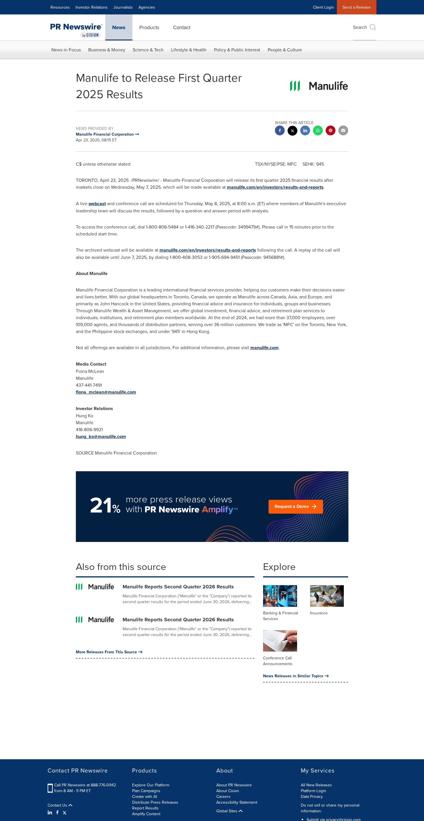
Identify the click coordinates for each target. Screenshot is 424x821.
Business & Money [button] (106, 49)
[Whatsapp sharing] (318, 131)
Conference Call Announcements (277, 661)
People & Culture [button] (285, 49)
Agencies (146, 7)
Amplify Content (146, 814)
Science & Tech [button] (148, 49)
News (118, 27)
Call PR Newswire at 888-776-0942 (85, 785)
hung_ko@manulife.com (101, 436)
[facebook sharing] (280, 131)
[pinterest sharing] (330, 131)
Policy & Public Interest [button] (237, 49)
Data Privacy (312, 796)
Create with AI (144, 796)
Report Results (145, 808)
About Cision (227, 791)
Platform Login (313, 791)
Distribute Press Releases (155, 802)
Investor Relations (92, 7)
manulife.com (264, 347)
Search (360, 27)
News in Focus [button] (66, 49)
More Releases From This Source (106, 652)
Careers (223, 796)
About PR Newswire (234, 785)
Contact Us (58, 805)
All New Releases (316, 785)
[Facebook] (57, 812)
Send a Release (357, 7)
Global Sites (227, 811)
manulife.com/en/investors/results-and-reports (275, 187)
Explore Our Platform (150, 785)
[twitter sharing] (292, 131)
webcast (97, 203)
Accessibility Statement (236, 802)
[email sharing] (343, 131)
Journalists (123, 7)
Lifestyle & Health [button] (189, 49)
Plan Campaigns (146, 791)
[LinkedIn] (51, 812)
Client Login (323, 7)
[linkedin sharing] (305, 131)
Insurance (319, 613)
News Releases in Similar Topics (293, 676)
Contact (181, 27)
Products (149, 27)
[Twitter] (64, 812)
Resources (60, 7)
